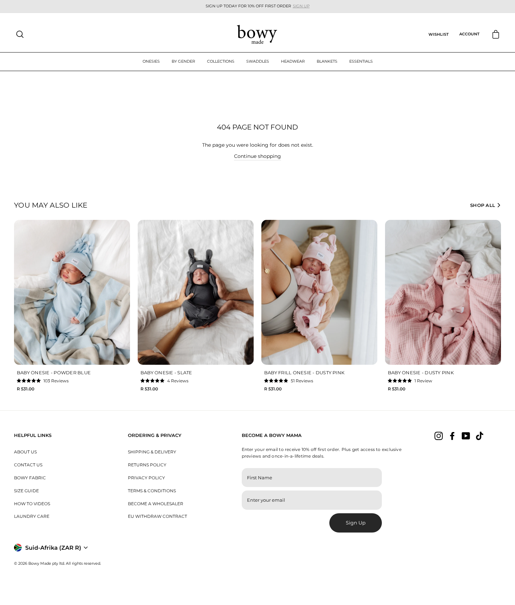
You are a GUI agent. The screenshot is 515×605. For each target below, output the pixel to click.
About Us (25, 451)
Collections (220, 61)
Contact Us (28, 464)
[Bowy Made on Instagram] (438, 436)
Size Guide (26, 490)
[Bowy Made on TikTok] (479, 436)
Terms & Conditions (152, 490)
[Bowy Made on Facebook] (452, 436)
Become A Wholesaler (155, 503)
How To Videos (32, 503)
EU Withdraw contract (157, 516)
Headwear (293, 61)
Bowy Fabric (30, 477)
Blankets (327, 61)
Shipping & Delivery (152, 451)
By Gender (183, 61)
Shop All (482, 205)
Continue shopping (257, 156)
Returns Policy (147, 464)
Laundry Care (31, 516)
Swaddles (257, 61)
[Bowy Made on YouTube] (466, 436)
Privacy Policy (146, 477)
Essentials (361, 61)
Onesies (151, 61)
